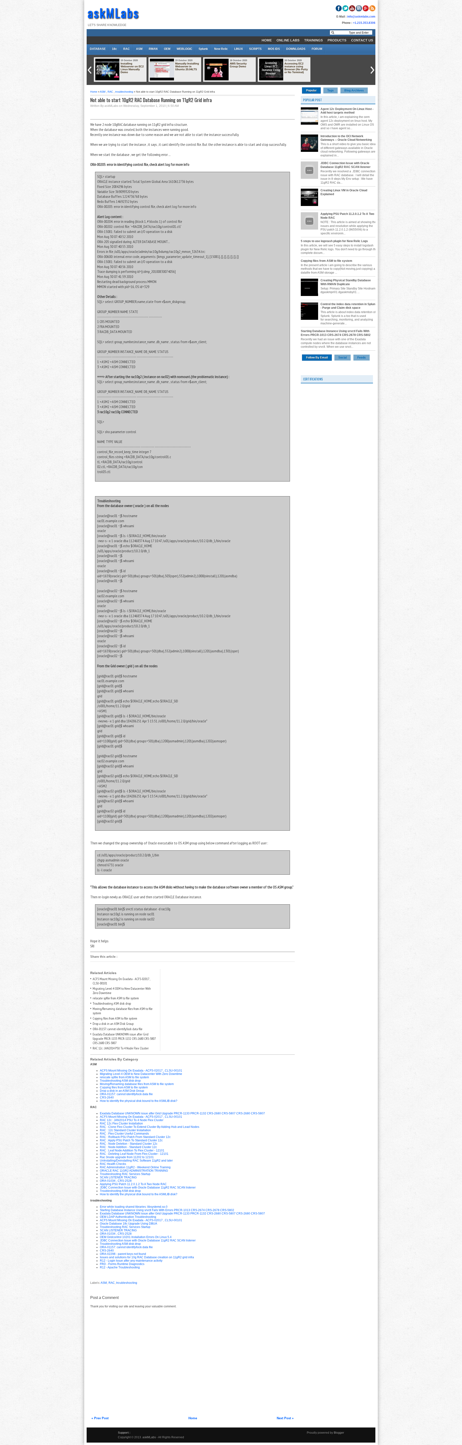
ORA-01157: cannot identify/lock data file (117, 1029)
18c (114, 49)
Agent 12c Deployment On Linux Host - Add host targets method (347, 111)
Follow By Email (317, 357)
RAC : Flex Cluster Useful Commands (124, 1133)
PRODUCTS (336, 40)
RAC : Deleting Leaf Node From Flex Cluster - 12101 (134, 1154)
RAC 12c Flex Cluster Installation (121, 1123)
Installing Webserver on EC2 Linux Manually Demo (132, 68)
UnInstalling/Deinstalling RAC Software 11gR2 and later (136, 1160)
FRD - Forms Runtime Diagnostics (122, 1264)
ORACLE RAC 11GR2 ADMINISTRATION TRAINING (134, 1170)
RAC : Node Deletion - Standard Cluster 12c (128, 1143)
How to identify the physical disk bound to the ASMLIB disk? (138, 1101)
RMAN (153, 49)
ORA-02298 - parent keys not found (123, 1254)
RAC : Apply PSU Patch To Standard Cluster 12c (131, 1140)
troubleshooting (124, 91)
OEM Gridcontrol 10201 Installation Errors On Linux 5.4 (136, 1237)
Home (93, 91)
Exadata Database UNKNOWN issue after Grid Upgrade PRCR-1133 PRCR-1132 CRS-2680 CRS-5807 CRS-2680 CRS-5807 (124, 1038)
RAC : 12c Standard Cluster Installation (125, 1130)
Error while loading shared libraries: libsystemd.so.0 (133, 1206)
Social (342, 357)
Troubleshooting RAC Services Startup (125, 1174)
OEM (167, 49)
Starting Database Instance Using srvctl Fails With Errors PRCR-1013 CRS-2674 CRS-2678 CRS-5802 (167, 1210)
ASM (139, 49)
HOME (267, 40)
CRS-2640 (107, 1097)
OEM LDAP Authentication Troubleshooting (128, 1217)
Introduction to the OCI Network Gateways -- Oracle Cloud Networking (346, 138)
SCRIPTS (255, 49)
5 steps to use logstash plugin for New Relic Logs (334, 241)
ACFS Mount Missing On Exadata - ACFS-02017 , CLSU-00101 (141, 1070)
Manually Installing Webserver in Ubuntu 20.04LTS (187, 66)
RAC (126, 49)
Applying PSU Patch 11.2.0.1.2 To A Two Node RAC (133, 1184)
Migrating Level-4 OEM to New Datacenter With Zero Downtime (141, 1074)
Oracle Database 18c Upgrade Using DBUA (128, 1223)
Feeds (361, 357)
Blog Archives (354, 90)
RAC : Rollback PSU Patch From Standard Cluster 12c (135, 1137)
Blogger (339, 1432)
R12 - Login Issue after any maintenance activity (131, 1260)
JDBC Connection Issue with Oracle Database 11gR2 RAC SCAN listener (148, 1187)
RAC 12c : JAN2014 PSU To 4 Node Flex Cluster (121, 1048)
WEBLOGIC (184, 49)
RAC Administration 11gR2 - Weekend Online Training (135, 1167)
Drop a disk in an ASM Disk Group (113, 1023)
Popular (311, 90)
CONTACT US (362, 40)
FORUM (317, 49)
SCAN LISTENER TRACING (118, 1177)
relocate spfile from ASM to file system (116, 998)
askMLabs (113, 12)
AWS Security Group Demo (238, 65)
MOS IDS (274, 49)
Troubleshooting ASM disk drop (112, 1003)
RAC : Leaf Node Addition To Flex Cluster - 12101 (132, 1150)
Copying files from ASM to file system (115, 1018)
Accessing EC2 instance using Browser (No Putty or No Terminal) (296, 68)
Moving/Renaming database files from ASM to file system (137, 1084)
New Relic (221, 49)
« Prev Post (100, 1418)
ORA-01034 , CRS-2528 (116, 1180)
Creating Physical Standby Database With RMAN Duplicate (346, 282)
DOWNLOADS (295, 49)
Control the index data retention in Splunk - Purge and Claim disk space (349, 306)
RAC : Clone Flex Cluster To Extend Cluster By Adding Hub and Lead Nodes (149, 1127)
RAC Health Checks (113, 1164)
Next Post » (285, 1418)
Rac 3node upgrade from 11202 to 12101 (127, 1157)
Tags (330, 90)
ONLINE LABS (287, 40)
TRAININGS (313, 40)
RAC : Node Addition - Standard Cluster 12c (128, 1147)
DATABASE (98, 49)
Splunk (203, 49)
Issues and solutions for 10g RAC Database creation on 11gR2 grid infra (147, 1257)
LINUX (238, 49)
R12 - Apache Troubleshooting (120, 1267)
